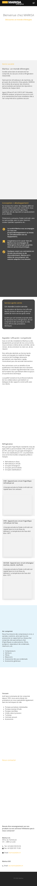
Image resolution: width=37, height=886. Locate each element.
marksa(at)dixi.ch (15, 853)
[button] (34, 3)
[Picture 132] (18, 37)
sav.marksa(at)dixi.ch (15, 866)
